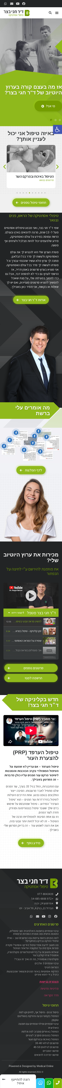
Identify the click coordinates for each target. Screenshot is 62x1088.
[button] (57, 129)
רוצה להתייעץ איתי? (41, 104)
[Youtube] (17, 3)
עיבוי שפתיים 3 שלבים (47, 963)
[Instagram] (49, 916)
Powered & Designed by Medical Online (31, 1066)
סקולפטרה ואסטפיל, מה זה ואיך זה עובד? (36, 959)
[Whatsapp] (5, 3)
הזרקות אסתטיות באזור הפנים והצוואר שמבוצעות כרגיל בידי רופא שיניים (33, 973)
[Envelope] (11, 3)
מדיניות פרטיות (49, 988)
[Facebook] (24, 3)
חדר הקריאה (51, 995)
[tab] (31, 621)
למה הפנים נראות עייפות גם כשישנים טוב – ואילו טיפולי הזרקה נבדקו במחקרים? (33, 939)
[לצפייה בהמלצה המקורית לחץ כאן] (16, 433)
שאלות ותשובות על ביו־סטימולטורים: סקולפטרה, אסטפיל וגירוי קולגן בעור (33, 953)
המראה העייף (51, 967)
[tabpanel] (31, 596)
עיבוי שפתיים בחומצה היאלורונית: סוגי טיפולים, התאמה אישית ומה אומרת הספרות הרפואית (34, 932)
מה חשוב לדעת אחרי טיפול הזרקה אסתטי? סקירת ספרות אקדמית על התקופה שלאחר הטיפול (32, 946)
